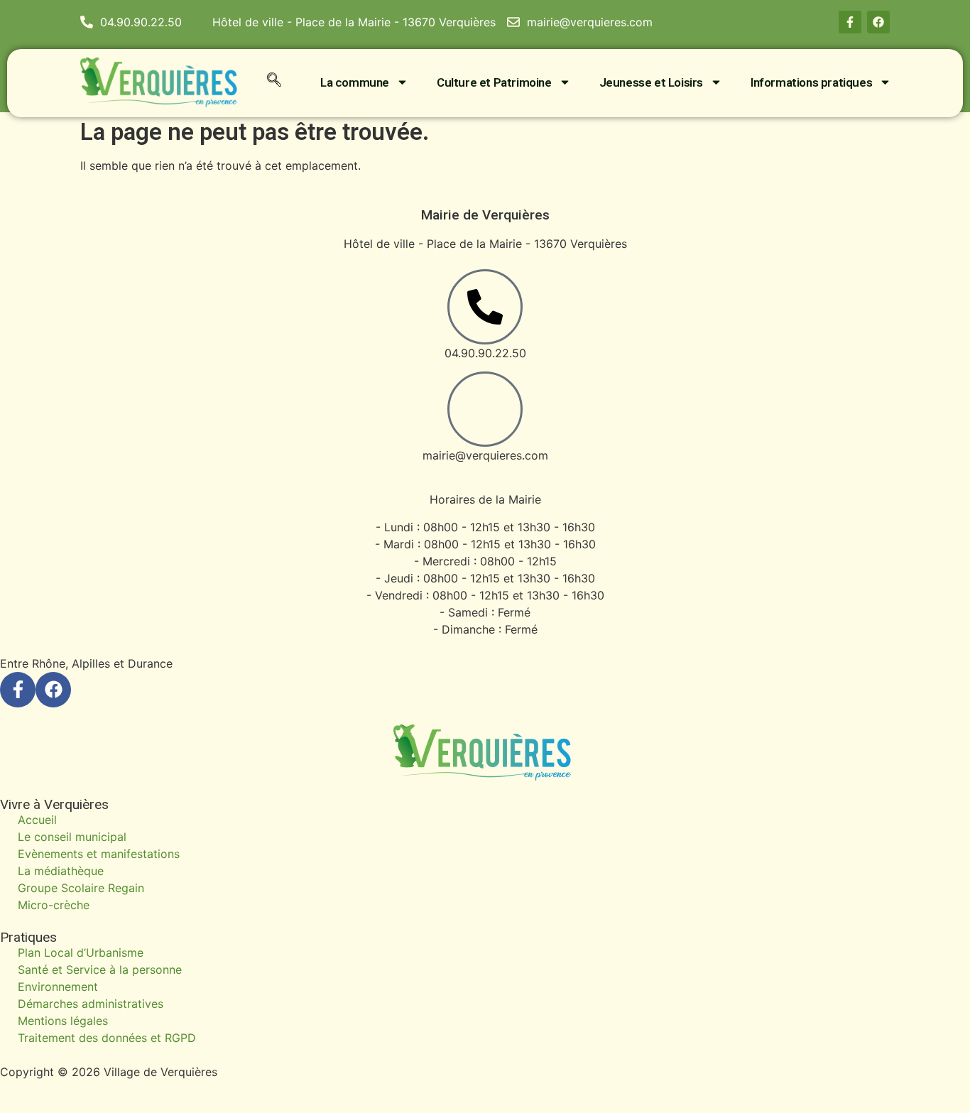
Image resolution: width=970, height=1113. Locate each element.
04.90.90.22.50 (485, 353)
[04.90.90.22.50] (485, 306)
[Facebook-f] (850, 22)
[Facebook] (878, 22)
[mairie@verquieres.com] (485, 409)
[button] (274, 82)
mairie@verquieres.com (485, 455)
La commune (354, 82)
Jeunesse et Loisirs (651, 82)
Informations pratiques (811, 82)
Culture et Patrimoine (494, 82)
